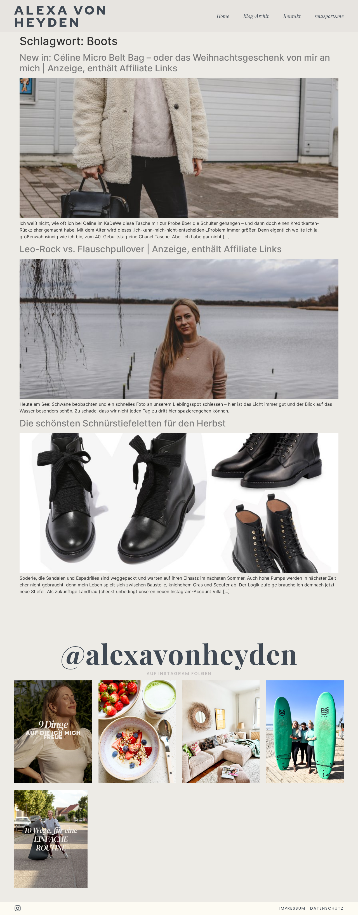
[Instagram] (17, 908)
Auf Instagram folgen (179, 673)
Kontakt (292, 16)
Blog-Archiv (256, 16)
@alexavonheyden (179, 653)
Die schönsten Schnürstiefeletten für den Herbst (123, 423)
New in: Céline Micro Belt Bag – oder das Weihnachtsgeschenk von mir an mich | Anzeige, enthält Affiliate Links (175, 63)
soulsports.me (329, 16)
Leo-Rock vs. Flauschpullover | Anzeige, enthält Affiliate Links (151, 249)
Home (223, 16)
